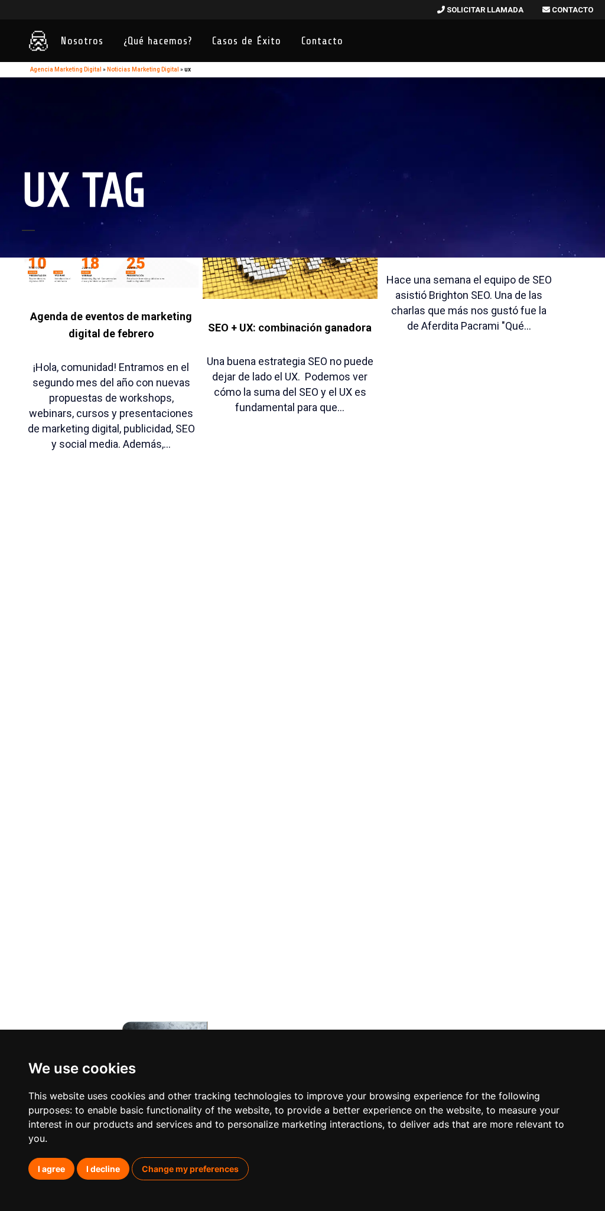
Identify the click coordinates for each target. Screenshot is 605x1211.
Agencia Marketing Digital (66, 69)
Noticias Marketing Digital (143, 69)
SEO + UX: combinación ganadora (290, 327)
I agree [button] (51, 1169)
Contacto (571, 9)
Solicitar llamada (484, 9)
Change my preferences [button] (190, 1169)
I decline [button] (103, 1169)
